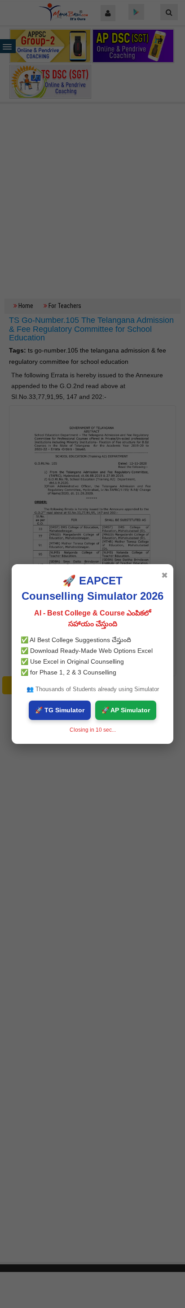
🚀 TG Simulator (59, 710)
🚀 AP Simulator (125, 710)
